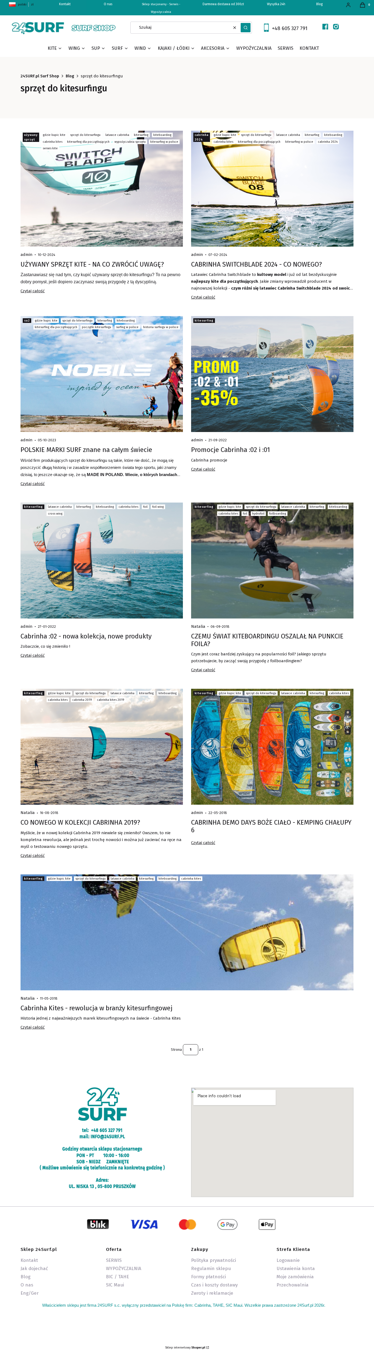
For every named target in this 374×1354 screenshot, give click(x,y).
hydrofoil (258, 513)
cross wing (55, 513)
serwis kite (50, 148)
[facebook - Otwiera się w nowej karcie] (325, 27)
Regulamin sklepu (211, 1268)
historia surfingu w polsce (161, 327)
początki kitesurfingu (96, 327)
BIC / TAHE (117, 1277)
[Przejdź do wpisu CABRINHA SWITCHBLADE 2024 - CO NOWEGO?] (272, 189)
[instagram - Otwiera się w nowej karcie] (336, 27)
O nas (108, 4)
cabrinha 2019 (82, 700)
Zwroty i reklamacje (212, 1293)
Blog (319, 4)
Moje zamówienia (295, 1277)
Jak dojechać (34, 1268)
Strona (176, 1049)
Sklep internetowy (185, 1347)
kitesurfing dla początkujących (88, 142)
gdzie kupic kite (54, 135)
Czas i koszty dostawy (214, 1285)
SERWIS (114, 1260)
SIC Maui (115, 1285)
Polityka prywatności (213, 1260)
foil (145, 507)
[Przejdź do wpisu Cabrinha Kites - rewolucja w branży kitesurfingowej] (187, 932)
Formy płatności (208, 1277)
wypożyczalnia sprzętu (130, 142)
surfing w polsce (127, 327)
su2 (27, 320)
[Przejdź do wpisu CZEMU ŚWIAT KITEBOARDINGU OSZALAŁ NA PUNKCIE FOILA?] (272, 560)
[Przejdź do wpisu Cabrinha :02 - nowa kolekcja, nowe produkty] (102, 560)
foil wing (158, 507)
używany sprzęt (31, 137)
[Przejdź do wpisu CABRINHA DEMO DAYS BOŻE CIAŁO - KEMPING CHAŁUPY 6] (272, 747)
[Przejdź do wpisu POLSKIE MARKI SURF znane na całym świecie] (102, 374)
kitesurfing (141, 135)
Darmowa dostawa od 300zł (223, 4)
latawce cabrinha (117, 135)
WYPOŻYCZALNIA (123, 1268)
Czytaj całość (33, 290)
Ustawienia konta (296, 1268)
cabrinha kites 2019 (110, 700)
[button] (246, 27)
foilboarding (277, 513)
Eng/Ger (30, 1293)
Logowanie (288, 1260)
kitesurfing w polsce (164, 142)
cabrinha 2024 (202, 137)
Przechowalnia (293, 1285)
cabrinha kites (52, 142)
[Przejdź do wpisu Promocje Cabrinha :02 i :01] (272, 374)
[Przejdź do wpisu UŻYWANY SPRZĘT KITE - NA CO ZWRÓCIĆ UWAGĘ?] (102, 189)
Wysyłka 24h (276, 4)
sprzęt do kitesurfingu (85, 135)
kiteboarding (162, 135)
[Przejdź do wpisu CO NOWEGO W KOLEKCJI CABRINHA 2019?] (102, 747)
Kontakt (29, 1260)
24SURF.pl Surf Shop (40, 76)
